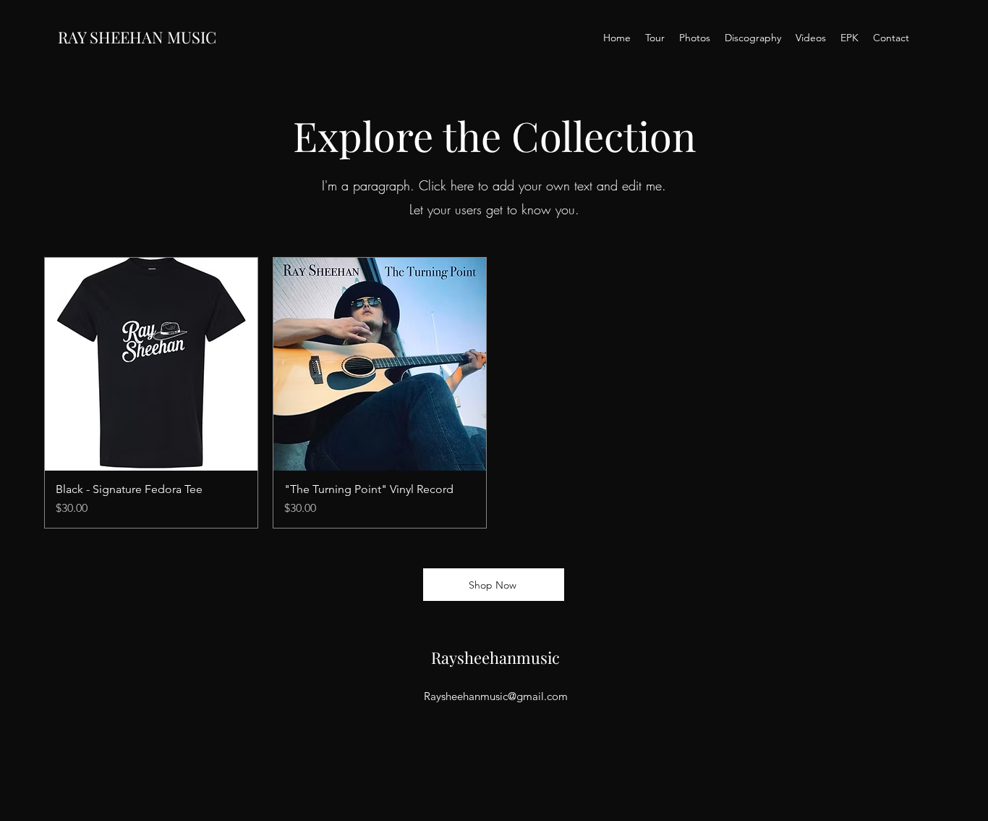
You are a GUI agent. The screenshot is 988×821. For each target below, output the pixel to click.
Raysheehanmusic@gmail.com (496, 696)
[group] (494, 392)
